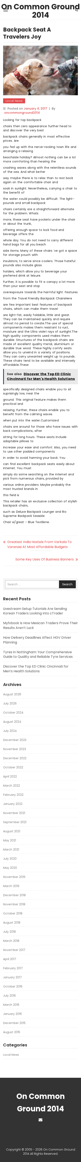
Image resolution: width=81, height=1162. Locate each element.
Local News (14, 101)
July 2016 (9, 996)
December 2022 (14, 758)
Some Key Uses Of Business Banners (44, 559)
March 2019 (11, 886)
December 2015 (14, 1023)
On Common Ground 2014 (40, 8)
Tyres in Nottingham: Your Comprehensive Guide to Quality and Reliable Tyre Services (38, 654)
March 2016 (11, 1005)
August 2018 (11, 922)
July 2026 (10, 703)
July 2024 (10, 731)
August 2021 (11, 831)
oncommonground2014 (22, 113)
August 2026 (12, 694)
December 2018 (14, 895)
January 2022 (12, 804)
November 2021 (14, 813)
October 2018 (12, 913)
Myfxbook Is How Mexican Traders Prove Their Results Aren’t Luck (40, 625)
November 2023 (14, 749)
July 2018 (9, 932)
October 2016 (12, 986)
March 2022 (11, 786)
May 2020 (10, 868)
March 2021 (11, 849)
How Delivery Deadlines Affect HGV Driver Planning (37, 640)
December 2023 (14, 740)
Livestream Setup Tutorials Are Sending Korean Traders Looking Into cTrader (35, 611)
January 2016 (12, 1014)
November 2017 (14, 950)
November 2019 (14, 877)
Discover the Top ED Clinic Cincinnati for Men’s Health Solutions (36, 669)
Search (67, 584)
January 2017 (12, 977)
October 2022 (13, 767)
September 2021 (14, 822)
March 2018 (11, 941)
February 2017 (13, 968)
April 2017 (9, 959)
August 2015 (11, 1032)
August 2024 (12, 722)
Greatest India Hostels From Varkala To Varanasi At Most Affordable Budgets (39, 544)
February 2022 (13, 795)
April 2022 (10, 776)
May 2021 (9, 840)
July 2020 (10, 859)
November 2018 (14, 904)
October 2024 (13, 712)
